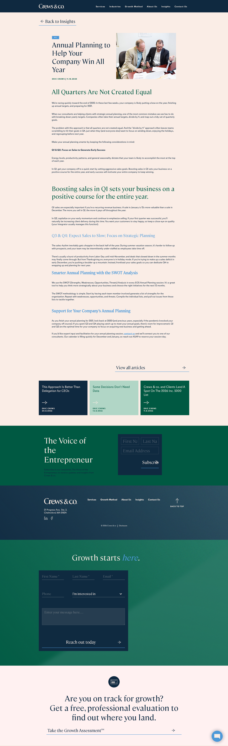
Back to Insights (60, 21)
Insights (139, 499)
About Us (126, 499)
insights (165, 6)
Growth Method (108, 499)
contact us (129, 333)
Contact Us (181, 6)
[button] (115, 6)
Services (100, 6)
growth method (134, 6)
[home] (51, 6)
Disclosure (123, 526)
